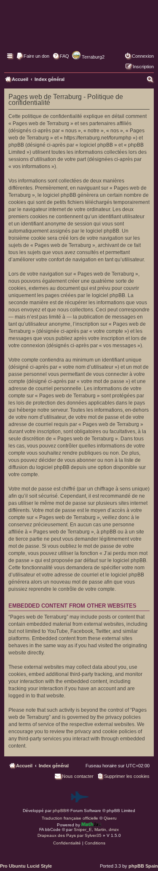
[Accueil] (79, 31)
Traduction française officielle (70, 818)
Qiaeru (110, 818)
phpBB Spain (143, 865)
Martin (100, 829)
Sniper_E (83, 829)
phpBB (59, 810)
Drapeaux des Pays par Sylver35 (69, 835)
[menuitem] (32, 56)
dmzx (114, 829)
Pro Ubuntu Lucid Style (26, 865)
